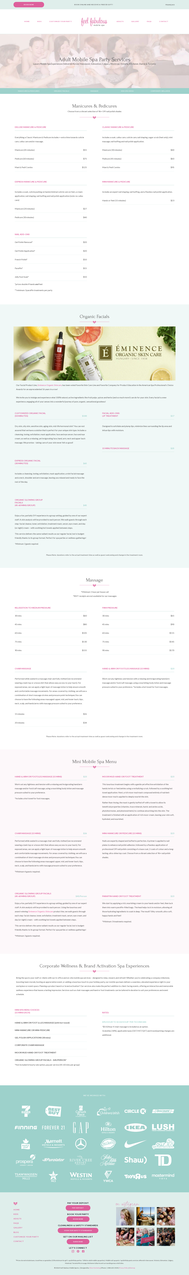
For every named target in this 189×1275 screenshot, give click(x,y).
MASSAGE (95, 91)
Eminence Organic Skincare (50, 385)
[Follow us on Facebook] (83, 1251)
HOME (27, 21)
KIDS (39, 21)
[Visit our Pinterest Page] (78, 1251)
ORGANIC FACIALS (61, 91)
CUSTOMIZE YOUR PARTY (60, 21)
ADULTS (120, 21)
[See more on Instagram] (72, 1251)
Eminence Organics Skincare (40, 911)
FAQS (149, 21)
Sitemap (132, 1268)
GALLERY (135, 21)
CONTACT (163, 21)
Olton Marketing (94, 1268)
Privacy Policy (123, 1268)
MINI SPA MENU (127, 91)
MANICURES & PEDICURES (28, 91)
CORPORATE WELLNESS (160, 91)
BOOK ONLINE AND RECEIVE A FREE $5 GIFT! (93, 5)
